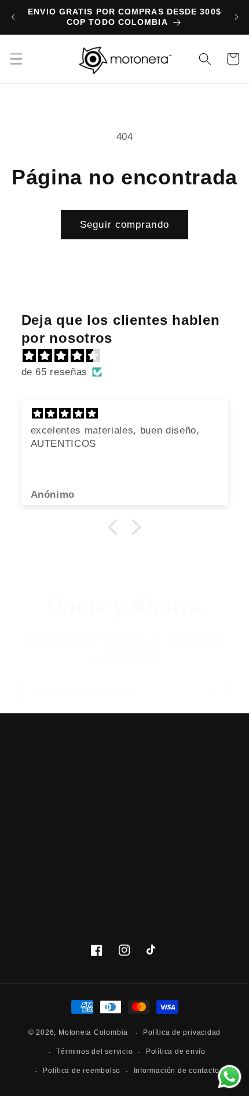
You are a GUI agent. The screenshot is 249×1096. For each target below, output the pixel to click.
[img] (130, 355)
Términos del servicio (94, 1051)
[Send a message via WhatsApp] (229, 1076)
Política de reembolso (81, 1071)
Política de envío (176, 1051)
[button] (16, 59)
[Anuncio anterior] (12, 16)
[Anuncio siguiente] (236, 16)
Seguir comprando (124, 224)
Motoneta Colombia (93, 1033)
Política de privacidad (182, 1032)
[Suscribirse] (211, 692)
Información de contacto (176, 1071)
